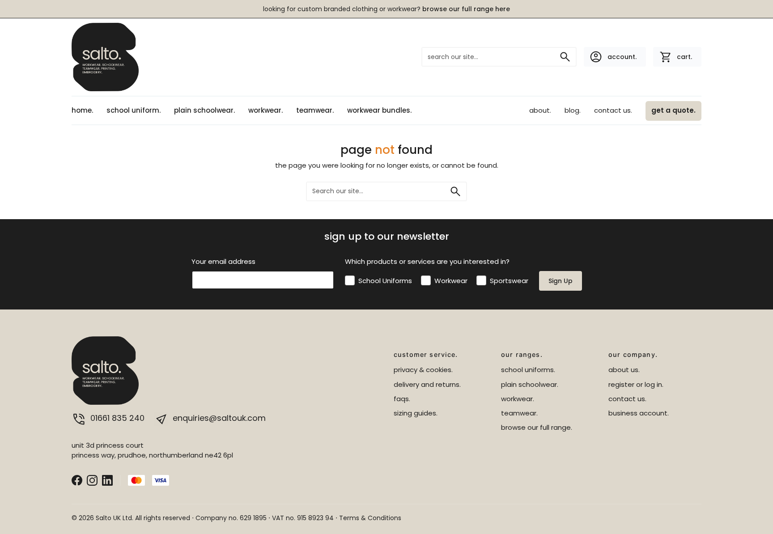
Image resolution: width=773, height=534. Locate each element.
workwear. (265, 110)
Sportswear (509, 280)
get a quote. (673, 110)
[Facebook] (77, 479)
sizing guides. (415, 413)
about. (540, 110)
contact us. (613, 110)
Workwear (450, 280)
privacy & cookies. (423, 369)
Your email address (223, 261)
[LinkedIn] (107, 479)
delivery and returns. (427, 384)
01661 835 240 (117, 418)
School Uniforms (385, 280)
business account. (638, 413)
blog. (573, 110)
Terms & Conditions (370, 517)
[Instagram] (92, 479)
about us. (624, 369)
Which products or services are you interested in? (427, 261)
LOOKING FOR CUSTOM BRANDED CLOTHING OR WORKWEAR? (386, 8)
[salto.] (105, 56)
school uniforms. (528, 369)
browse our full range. (536, 427)
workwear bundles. (379, 110)
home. (82, 110)
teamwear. (315, 110)
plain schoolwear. (204, 110)
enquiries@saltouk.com (218, 418)
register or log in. (635, 384)
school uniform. (133, 110)
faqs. (402, 398)
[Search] (565, 57)
